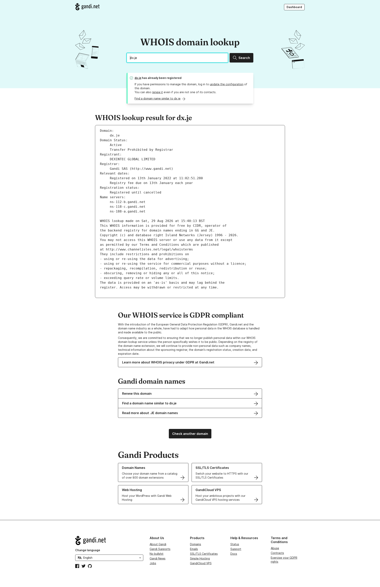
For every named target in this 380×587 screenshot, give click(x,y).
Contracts (277, 553)
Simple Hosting (200, 558)
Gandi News (157, 558)
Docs (233, 553)
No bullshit (156, 553)
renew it (157, 92)
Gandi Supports (160, 549)
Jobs (153, 563)
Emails (194, 549)
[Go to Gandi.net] (87, 6)
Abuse (275, 548)
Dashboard (294, 7)
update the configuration (226, 84)
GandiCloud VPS (201, 563)
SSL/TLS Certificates (204, 553)
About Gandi (158, 544)
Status (234, 544)
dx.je (138, 78)
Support (235, 549)
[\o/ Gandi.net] (109, 540)
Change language (87, 550)
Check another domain (190, 434)
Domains (195, 544)
